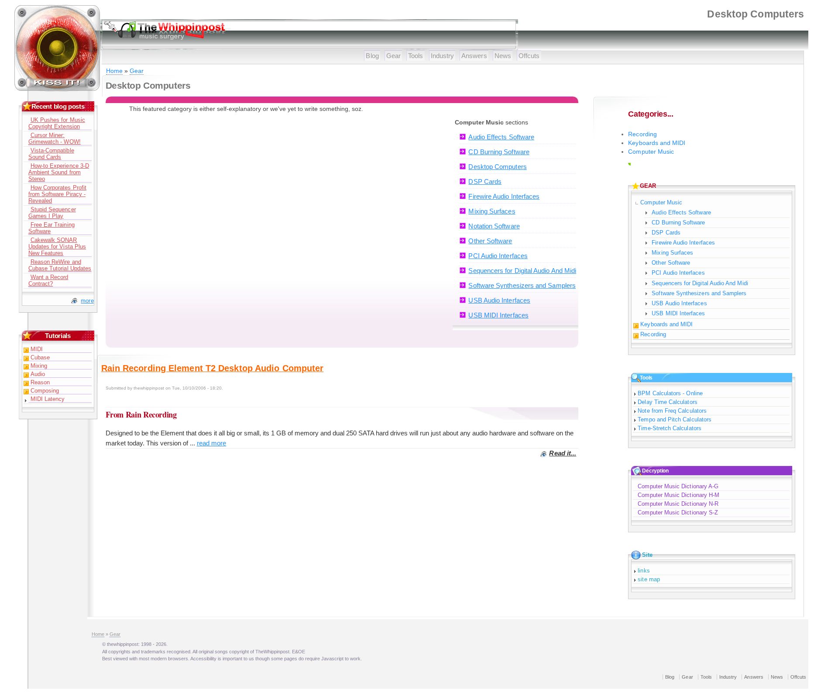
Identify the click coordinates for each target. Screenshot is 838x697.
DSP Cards (484, 181)
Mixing (39, 365)
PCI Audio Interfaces (498, 255)
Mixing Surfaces (491, 211)
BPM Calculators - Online (670, 393)
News (503, 55)
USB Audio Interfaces (499, 300)
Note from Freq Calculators (672, 410)
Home (114, 71)
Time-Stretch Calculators (669, 428)
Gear (393, 55)
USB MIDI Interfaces (498, 315)
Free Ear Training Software (51, 228)
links (643, 570)
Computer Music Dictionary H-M (678, 495)
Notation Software (493, 226)
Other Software (490, 241)
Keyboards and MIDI (656, 143)
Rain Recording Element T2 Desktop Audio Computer (212, 368)
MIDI (37, 349)
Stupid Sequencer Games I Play (52, 212)
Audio (38, 374)
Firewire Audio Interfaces (503, 196)
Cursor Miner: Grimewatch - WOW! (54, 138)
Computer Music (651, 151)
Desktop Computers (497, 166)
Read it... (562, 453)
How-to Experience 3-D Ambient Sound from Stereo (58, 172)
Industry (442, 55)
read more (212, 443)
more (87, 300)
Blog (372, 55)
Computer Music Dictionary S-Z (678, 512)
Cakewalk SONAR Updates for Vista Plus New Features (57, 246)
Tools (415, 55)
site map (649, 579)
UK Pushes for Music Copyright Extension (56, 123)
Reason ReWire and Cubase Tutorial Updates (60, 265)
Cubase (40, 357)
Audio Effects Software (501, 137)
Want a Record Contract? (48, 280)
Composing (45, 390)
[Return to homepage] (57, 89)
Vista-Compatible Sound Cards (51, 153)
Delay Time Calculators (667, 402)
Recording (642, 134)
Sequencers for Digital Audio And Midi (522, 270)
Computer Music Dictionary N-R (678, 503)
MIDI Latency (48, 399)
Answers (474, 55)
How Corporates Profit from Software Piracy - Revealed (57, 194)
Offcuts (529, 55)
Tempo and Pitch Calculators (674, 419)
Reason (40, 382)
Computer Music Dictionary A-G (678, 486)
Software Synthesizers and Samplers (522, 285)
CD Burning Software (498, 151)
